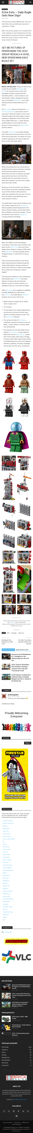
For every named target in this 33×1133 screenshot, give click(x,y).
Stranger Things (7, 907)
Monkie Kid (6, 886)
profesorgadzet (13, 694)
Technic (5, 909)
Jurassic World (7, 860)
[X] (28, 1111)
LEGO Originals (7, 867)
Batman (5, 826)
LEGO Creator (7, 836)
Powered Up (6, 894)
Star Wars (6, 904)
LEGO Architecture (8, 823)
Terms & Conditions (7, 1122)
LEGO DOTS (6, 847)
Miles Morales (20, 334)
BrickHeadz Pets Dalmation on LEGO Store (7, 642)
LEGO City (6, 831)
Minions (5, 883)
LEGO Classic (6, 834)
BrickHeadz (6, 828)
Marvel (5, 873)
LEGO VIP (25, 295)
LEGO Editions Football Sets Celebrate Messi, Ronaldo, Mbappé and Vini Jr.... (20, 1004)
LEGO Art (5, 862)
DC (3, 841)
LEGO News (4, 9)
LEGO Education (7, 865)
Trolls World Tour (8, 912)
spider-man (21, 633)
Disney (5, 844)
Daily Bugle (20, 89)
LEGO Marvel (18, 100)
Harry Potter (6, 854)
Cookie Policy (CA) (16, 1124)
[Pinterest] (18, 1111)
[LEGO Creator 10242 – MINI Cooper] (6, 1019)
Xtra (4, 920)
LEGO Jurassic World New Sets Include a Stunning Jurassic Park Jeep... (21, 995)
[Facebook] (4, 1111)
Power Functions (7, 891)
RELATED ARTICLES (8, 650)
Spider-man (14, 247)
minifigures (24, 205)
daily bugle (13, 633)
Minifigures (6, 881)
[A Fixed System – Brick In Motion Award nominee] (6, 1027)
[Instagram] (13, 1111)
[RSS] (23, 1111)
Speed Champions (8, 899)
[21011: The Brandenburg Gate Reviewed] (6, 1035)
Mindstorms (6, 875)
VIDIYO (5, 917)
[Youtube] (16, 1116)
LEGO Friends (7, 849)
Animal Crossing (7, 821)
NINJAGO (5, 888)
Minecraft (6, 878)
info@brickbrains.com (20, 1099)
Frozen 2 (5, 852)
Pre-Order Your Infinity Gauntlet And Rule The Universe (24, 642)
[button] (3, 2)
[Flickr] (9, 1111)
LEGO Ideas (6, 857)
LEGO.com (7, 295)
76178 (4, 91)
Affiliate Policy (25, 1122)
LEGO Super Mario (8, 870)
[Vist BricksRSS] (7, 932)
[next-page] (6, 685)
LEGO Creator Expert (9, 839)
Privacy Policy (17, 1122)
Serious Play (6, 896)
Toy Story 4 (6, 914)
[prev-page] (3, 685)
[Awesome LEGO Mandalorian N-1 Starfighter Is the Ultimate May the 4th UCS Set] (6, 656)
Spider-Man (24, 125)
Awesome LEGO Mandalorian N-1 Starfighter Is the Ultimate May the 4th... (21, 986)
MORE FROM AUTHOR (22, 650)
